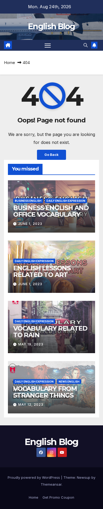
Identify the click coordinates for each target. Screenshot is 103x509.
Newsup (83, 477)
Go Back (51, 155)
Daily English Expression (65, 200)
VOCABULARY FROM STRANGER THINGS (45, 392)
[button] (85, 45)
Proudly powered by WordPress (34, 477)
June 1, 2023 (30, 224)
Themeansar (51, 484)
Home (9, 62)
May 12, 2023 (30, 405)
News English (69, 381)
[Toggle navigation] (48, 45)
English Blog (51, 26)
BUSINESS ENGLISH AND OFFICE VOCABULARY (51, 211)
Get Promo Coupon (58, 497)
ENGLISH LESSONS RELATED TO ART (42, 271)
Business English (28, 200)
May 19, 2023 (30, 344)
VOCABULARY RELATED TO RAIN (50, 331)
